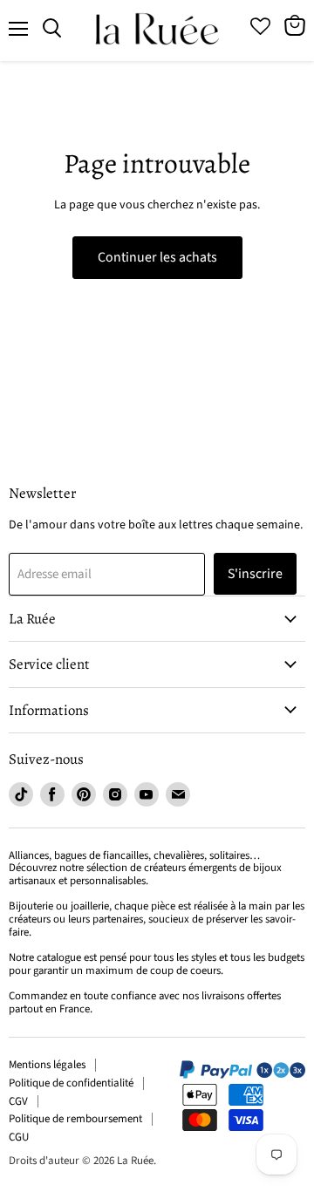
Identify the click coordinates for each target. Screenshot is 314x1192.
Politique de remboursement (75, 1119)
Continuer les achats (157, 257)
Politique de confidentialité (71, 1083)
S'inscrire (255, 573)
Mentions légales (47, 1065)
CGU (19, 1137)
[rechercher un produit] (52, 29)
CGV (18, 1101)
